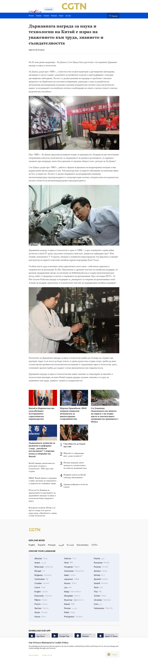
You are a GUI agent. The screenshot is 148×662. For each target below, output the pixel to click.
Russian (101, 567)
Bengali (39, 571)
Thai (98, 591)
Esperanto (43, 595)
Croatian (41, 583)
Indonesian (74, 571)
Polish (69, 612)
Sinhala (99, 575)
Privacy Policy (34, 655)
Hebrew (70, 558)
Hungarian (72, 567)
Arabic (40, 562)
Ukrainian (102, 600)
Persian (70, 608)
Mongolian (72, 595)
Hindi (68, 562)
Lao (68, 587)
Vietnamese (103, 608)
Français (52, 545)
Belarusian (43, 567)
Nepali (69, 604)
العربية (61, 545)
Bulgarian (42, 575)
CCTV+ (95, 545)
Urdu (98, 604)
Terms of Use (47, 655)
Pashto (99, 558)
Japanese (71, 579)
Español (41, 545)
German (41, 608)
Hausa (40, 616)
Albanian (40, 558)
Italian (70, 575)
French (41, 604)
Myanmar (73, 600)
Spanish (101, 579)
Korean (70, 583)
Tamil (98, 587)
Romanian (102, 562)
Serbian (100, 571)
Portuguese (73, 616)
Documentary (83, 545)
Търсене (114, 16)
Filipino (40, 600)
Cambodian (41, 579)
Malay (72, 591)
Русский (70, 545)
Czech (40, 587)
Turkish (100, 595)
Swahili (101, 583)
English (32, 545)
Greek (40, 612)
